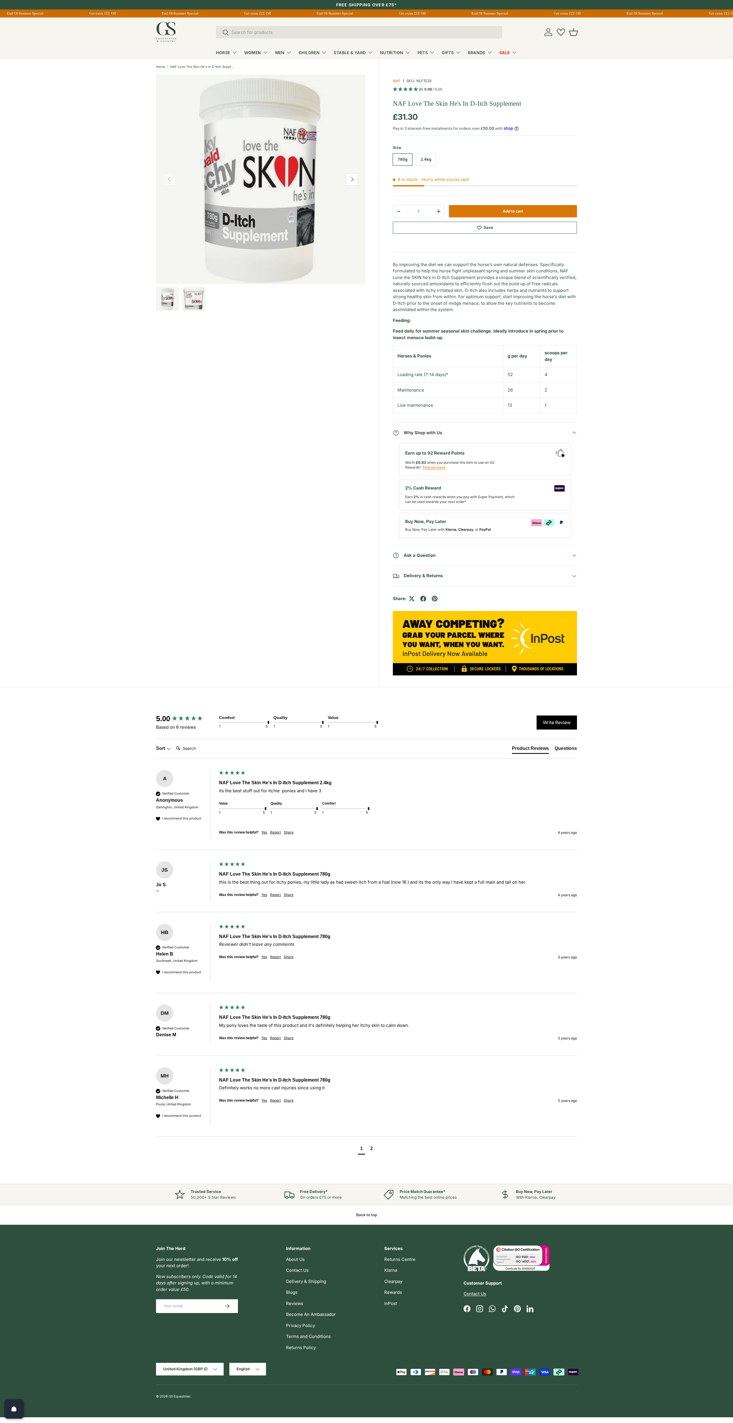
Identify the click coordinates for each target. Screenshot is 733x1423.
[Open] (14, 1409)
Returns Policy (301, 1347)
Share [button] (288, 832)
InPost (390, 1303)
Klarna (390, 1270)
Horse (223, 52)
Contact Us (297, 1270)
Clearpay (393, 1281)
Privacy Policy (300, 1325)
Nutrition (391, 52)
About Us (295, 1259)
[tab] (530, 749)
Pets (422, 52)
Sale (504, 52)
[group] (186, 719)
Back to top (366, 1214)
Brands (476, 52)
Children (309, 52)
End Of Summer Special (172, 13)
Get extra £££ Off (95, 13)
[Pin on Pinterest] (434, 598)
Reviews (294, 1303)
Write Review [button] (557, 722)
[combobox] (359, 32)
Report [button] (275, 832)
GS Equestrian (179, 1396)
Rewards (393, 1292)
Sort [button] (161, 748)
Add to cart (513, 211)
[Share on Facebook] (423, 598)
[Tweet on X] (411, 598)
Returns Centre (399, 1259)
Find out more (434, 467)
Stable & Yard (350, 52)
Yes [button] (264, 832)
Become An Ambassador (311, 1314)
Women (252, 52)
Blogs (291, 1292)
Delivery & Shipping (306, 1281)
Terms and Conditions (308, 1336)
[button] (573, 32)
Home (160, 67)
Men (280, 52)
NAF (397, 80)
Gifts (448, 52)
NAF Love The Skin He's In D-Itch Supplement (202, 67)
